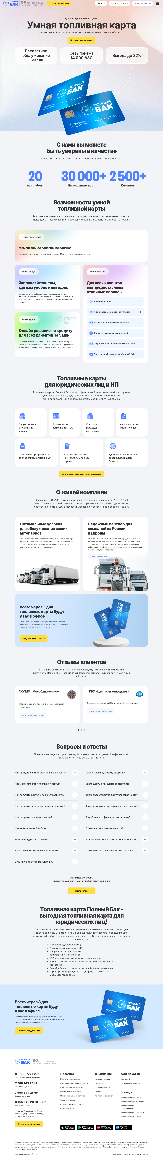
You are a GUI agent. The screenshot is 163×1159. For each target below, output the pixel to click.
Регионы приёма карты (130, 1083)
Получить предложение (81, 40)
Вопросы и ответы (68, 1108)
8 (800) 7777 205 (118, 3)
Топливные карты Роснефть (132, 1112)
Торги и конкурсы (67, 1100)
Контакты (101, 3)
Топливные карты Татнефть (132, 1101)
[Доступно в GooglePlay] (85, 1127)
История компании (102, 1079)
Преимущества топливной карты (74, 1083)
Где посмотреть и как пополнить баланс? (109, 850)
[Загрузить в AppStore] (67, 1127)
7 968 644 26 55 (26, 1092)
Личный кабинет (141, 3)
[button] (78, 730)
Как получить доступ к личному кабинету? (39, 794)
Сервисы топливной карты (71, 1087)
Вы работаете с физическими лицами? (107, 817)
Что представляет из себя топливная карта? (40, 772)
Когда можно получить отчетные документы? (111, 806)
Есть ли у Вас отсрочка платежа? (34, 861)
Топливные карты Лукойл (131, 1097)
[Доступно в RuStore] (123, 1127)
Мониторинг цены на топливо (72, 1096)
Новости (98, 1091)
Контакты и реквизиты (104, 1096)
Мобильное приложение (70, 1091)
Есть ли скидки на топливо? (31, 839)
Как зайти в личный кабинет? (32, 828)
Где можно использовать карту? (104, 828)
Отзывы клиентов (102, 1087)
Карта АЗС (125, 1079)
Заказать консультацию (58, 3)
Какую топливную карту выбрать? (105, 772)
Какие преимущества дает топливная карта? (111, 794)
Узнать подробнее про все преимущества (81, 474)
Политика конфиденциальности (136, 1154)
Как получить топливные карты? (33, 817)
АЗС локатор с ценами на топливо (112, 312)
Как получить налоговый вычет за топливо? (40, 806)
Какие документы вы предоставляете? (108, 783)
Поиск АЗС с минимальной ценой (111, 322)
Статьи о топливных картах (72, 1104)
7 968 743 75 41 (26, 1083)
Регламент (117, 1154)
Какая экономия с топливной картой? (36, 850)
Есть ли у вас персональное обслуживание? (110, 839)
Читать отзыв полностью (32, 715)
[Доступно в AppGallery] (104, 1127)
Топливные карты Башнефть (133, 1117)
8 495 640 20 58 (27, 1102)
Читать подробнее (98, 556)
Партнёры (99, 1083)
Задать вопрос (81, 891)
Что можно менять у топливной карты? (37, 783)
